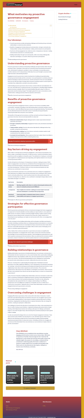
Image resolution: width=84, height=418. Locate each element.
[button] (19, 349)
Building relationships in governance (16, 34)
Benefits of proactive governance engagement (19, 30)
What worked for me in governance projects (46, 378)
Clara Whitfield (21, 331)
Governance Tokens (12, 372)
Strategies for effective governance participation (20, 33)
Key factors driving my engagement (16, 31)
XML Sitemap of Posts (11, 409)
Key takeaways (13, 27)
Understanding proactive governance (17, 28)
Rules (7, 406)
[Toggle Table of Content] (50, 26)
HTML (44, 406)
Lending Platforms (62, 19)
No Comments (25, 20)
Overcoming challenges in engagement (17, 36)
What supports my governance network (29, 378)
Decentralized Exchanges (64, 16)
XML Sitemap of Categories (13, 408)
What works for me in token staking (12, 378)
